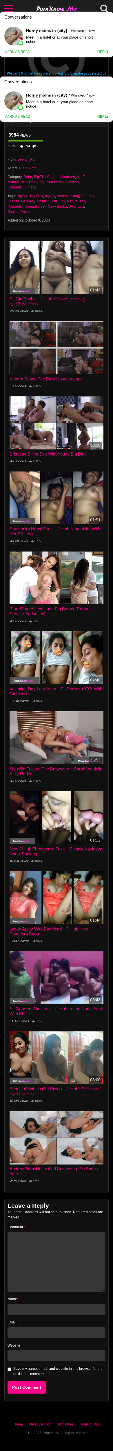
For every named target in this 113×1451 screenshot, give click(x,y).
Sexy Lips (76, 206)
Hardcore (67, 177)
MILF (80, 177)
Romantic (15, 187)
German (27, 201)
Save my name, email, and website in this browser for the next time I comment (58, 1371)
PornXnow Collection (62, 182)
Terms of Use (89, 1424)
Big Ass (22, 196)
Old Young (35, 182)
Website (14, 1345)
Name (13, 1299)
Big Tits (39, 177)
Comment (16, 1227)
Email (13, 1322)
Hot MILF (43, 201)
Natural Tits (16, 182)
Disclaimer (65, 1424)
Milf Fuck (58, 201)
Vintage (30, 187)
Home (18, 1424)
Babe (28, 177)
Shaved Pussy (19, 212)
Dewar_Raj (26, 159)
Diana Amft (27, 168)
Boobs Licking (68, 196)
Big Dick (36, 196)
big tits (50, 196)
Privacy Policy (40, 1424)
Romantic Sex (35, 206)
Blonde (53, 177)
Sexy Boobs (57, 206)
